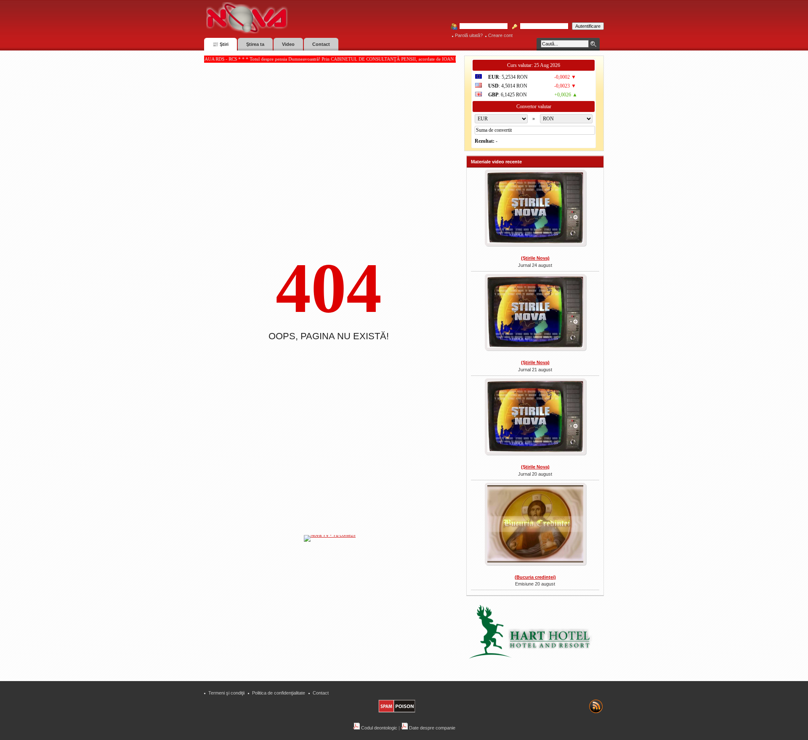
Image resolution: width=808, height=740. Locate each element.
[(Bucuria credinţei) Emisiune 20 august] (535, 525)
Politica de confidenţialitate (278, 692)
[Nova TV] (320, 18)
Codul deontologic (378, 727)
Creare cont (500, 35)
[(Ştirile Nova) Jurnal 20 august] (535, 417)
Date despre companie (431, 727)
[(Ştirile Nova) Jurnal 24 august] (535, 209)
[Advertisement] (334, 606)
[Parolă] (541, 26)
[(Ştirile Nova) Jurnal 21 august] (535, 313)
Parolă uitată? (469, 35)
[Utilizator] (481, 26)
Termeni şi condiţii (226, 692)
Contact (321, 692)
